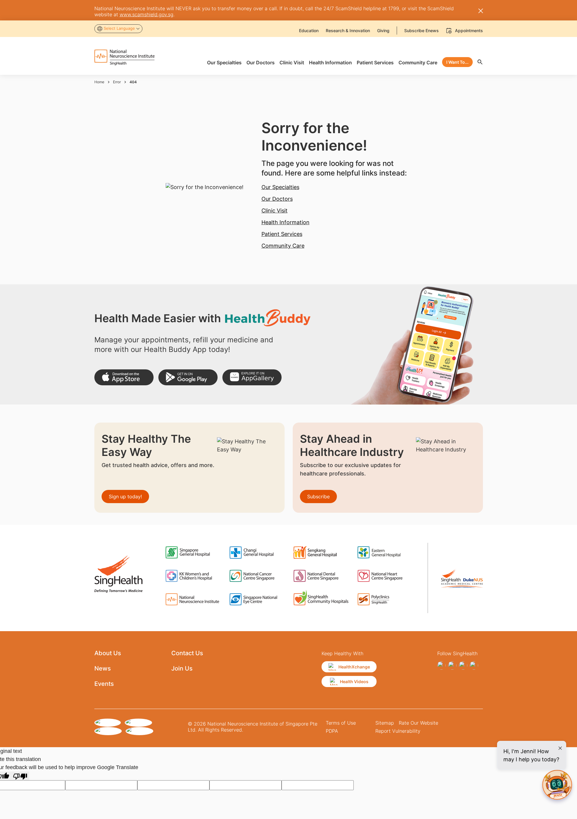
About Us (107, 653)
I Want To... (457, 62)
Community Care (282, 246)
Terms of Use (341, 723)
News (102, 668)
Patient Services (281, 234)
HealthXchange (354, 666)
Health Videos (354, 681)
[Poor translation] (20, 776)
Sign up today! (125, 497)
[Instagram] (452, 665)
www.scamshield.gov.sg (146, 14)
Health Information (285, 222)
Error (117, 82)
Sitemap (384, 723)
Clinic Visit (274, 210)
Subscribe (318, 497)
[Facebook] (441, 665)
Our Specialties (280, 187)
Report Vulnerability (397, 731)
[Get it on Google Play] (188, 377)
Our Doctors (277, 199)
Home (99, 82)
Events (104, 683)
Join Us (182, 668)
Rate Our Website (418, 723)
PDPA (332, 731)
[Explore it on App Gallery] (252, 377)
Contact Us (187, 653)
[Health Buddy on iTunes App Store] (124, 377)
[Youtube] (474, 665)
